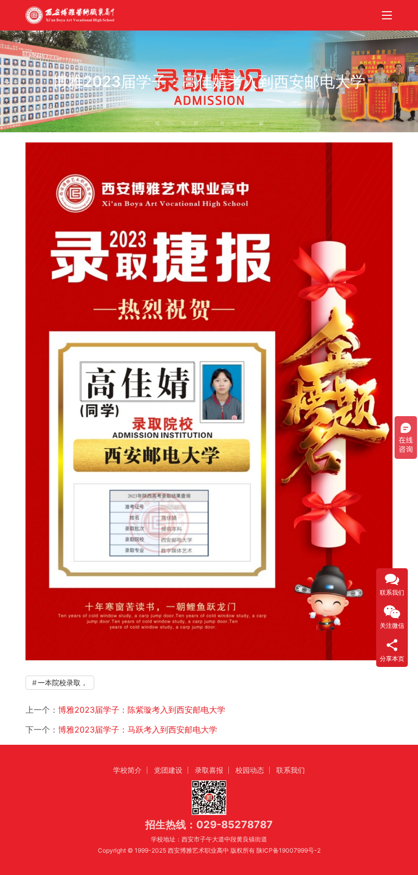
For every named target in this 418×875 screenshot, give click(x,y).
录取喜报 (209, 770)
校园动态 (250, 770)
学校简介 (127, 770)
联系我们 (290, 770)
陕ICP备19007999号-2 (288, 850)
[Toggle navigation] (387, 15)
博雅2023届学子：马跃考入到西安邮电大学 (137, 729)
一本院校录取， (63, 682)
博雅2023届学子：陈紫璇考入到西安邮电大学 (141, 710)
